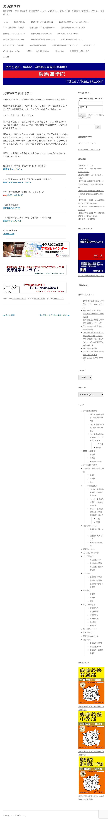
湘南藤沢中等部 (96, 461)
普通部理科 (94, 615)
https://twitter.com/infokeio (89, 149)
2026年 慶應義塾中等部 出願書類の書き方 (97, 492)
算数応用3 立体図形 (86, 219)
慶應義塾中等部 (96, 559)
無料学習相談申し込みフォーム (14, 39)
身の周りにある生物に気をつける (54, 315)
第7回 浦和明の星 (15, 195)
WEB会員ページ (89, 45)
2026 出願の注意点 (90, 465)
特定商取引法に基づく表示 (79, 51)
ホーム (5, 22)
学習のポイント (89, 632)
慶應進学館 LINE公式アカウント (68, 34)
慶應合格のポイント (91, 636)
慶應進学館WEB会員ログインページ (65, 45)
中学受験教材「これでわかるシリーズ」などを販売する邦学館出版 (93, 342)
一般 (98, 519)
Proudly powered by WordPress (14, 815)
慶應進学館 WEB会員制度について (43, 28)
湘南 (91, 482)
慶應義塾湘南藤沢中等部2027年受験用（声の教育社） (91, 798)
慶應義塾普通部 (96, 563)
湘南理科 (93, 622)
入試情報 (86, 573)
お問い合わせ (59, 51)
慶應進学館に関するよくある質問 (73, 28)
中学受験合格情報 (90, 348)
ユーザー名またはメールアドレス (91, 99)
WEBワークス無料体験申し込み (38, 51)
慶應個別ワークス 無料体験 (13, 45)
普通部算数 (94, 618)
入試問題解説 (88, 556)
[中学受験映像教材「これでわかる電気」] (34, 292)
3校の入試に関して (90, 525)
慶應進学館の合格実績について (72, 39)
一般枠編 (99, 444)
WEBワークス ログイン (12, 51)
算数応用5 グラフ (85, 165)
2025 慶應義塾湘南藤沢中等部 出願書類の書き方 (97, 437)
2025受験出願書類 (90, 411)
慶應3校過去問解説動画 (38, 45)
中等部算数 (94, 611)
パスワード (83, 107)
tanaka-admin (58, 298)
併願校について (89, 549)
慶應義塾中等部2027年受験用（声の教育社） (91, 753)
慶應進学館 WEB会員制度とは (42, 22)
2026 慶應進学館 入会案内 (13, 28)
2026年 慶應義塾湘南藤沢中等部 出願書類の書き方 (97, 512)
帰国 (98, 522)
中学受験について (19, 298)
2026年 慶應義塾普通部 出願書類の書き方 (97, 502)
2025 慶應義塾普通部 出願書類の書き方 (97, 427)
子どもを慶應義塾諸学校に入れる (91, 275)
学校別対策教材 (89, 604)
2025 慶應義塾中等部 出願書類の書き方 (97, 417)
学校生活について (90, 629)
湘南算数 (93, 625)
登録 (88, 117)
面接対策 (86, 639)
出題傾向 (86, 590)
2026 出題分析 (89, 451)
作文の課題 (9, 315)
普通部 (92, 458)
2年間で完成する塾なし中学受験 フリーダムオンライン (94, 304)
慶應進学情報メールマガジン (41, 34)
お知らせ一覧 (83, 171)
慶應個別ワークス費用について (14, 34)
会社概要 (6, 57)
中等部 (92, 454)
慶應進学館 (11, 6)
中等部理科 (94, 608)
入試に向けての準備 (91, 552)
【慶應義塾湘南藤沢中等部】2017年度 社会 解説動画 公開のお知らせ (91, 193)
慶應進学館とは (19, 22)
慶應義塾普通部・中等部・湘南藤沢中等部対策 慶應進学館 (93, 313)
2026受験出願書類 (90, 486)
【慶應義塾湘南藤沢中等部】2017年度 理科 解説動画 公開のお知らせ (91, 184)
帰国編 (98, 447)
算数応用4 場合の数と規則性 (90, 168)
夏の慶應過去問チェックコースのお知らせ (74, 22)
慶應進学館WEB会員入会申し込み (43, 39)
